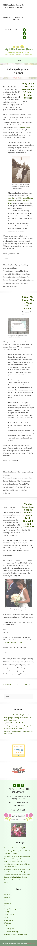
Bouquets (9, 926)
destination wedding (12, 271)
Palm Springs (15, 265)
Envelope (14, 478)
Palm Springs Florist (20, 283)
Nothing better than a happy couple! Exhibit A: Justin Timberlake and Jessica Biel (28, 515)
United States (24, 487)
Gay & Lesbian (9, 914)
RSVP (26, 484)
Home (6, 917)
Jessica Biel (29, 662)
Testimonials (8, 920)
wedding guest (15, 490)
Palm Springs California (17, 277)
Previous (7, 684)
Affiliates (7, 897)
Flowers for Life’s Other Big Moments (16, 715)
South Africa (14, 487)
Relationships (7, 674)
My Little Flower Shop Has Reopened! (17, 723)
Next (27, 684)
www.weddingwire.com (13, 642)
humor (13, 472)
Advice (7, 265)
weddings (13, 268)
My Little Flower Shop (17, 274)
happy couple (19, 662)
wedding (6, 286)
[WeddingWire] (18, 746)
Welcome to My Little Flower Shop (16, 934)
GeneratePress (31, 943)
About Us (7, 894)
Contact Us (7, 903)
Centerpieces (10, 929)
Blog (5, 900)
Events (6, 906)
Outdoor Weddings (12, 932)
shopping (11, 198)
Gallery (6, 911)
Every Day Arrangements (12, 909)
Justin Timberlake (9, 665)
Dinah (7, 478)
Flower (20, 478)
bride (7, 662)
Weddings (13, 286)
